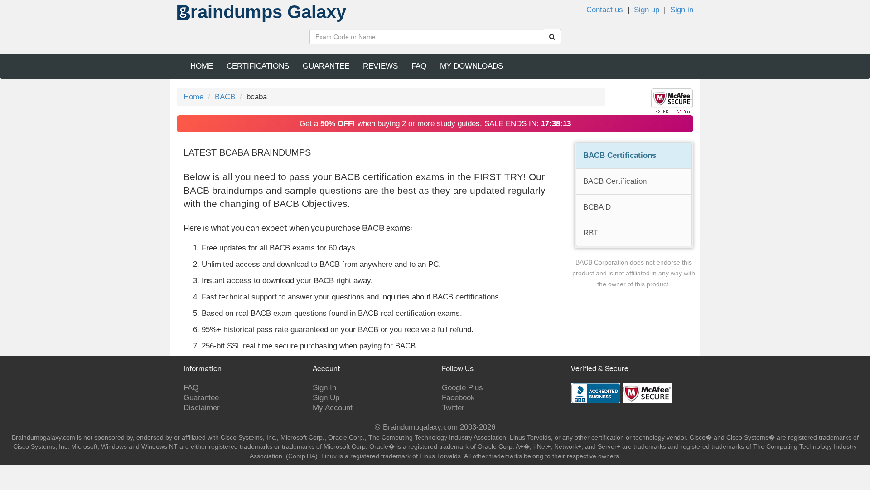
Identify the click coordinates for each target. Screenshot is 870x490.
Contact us (604, 9)
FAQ (418, 66)
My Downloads (471, 66)
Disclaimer (202, 407)
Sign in (681, 9)
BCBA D (597, 207)
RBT (590, 233)
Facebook (458, 397)
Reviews (380, 66)
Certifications (258, 66)
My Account (333, 407)
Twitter (453, 407)
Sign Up (326, 397)
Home (201, 66)
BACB (225, 97)
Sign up (646, 9)
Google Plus (462, 387)
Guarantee (326, 66)
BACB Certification (615, 181)
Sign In (324, 387)
